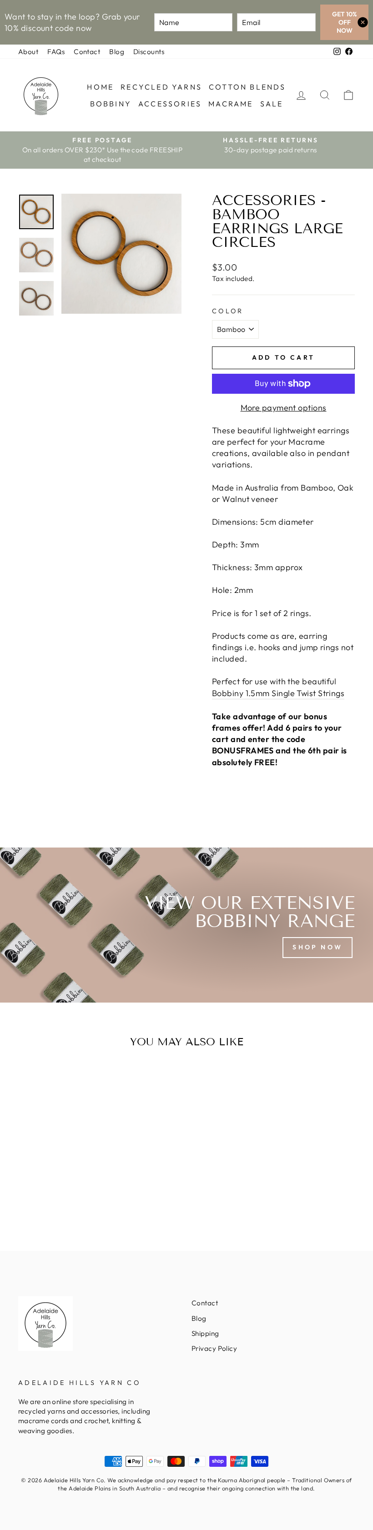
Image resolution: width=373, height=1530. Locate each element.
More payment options (284, 407)
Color (228, 311)
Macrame (230, 103)
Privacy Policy (214, 1348)
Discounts (148, 51)
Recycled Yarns (161, 86)
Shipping (205, 1333)
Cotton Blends (247, 86)
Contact (87, 51)
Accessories (170, 103)
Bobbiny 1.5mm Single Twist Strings (278, 693)
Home (100, 86)
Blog (116, 51)
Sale (271, 103)
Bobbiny (110, 103)
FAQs (56, 51)
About (28, 51)
